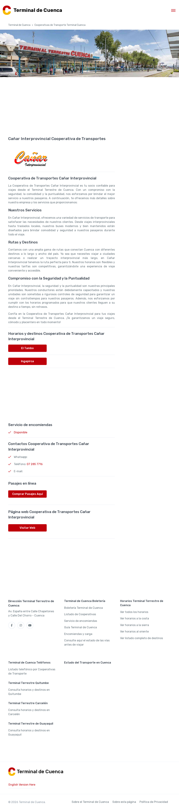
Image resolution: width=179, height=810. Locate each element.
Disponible (20, 432)
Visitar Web (27, 527)
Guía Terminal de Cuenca (80, 627)
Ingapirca (27, 361)
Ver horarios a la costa (134, 618)
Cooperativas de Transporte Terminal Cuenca (59, 25)
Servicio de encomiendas (80, 621)
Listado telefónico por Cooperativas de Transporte (31, 671)
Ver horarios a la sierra (134, 625)
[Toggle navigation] (173, 10)
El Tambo (27, 348)
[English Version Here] (22, 784)
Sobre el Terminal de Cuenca (90, 802)
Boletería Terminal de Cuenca (83, 607)
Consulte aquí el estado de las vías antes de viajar (87, 642)
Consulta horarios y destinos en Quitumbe (29, 692)
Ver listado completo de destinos (141, 638)
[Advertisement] (89, 111)
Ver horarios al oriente (134, 631)
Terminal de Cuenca (19, 25)
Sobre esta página (124, 802)
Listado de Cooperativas (80, 614)
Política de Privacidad (153, 802)
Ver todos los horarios (134, 612)
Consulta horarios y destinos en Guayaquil (29, 732)
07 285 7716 (35, 464)
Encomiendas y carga (78, 634)
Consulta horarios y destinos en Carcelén (29, 712)
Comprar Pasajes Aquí (27, 494)
